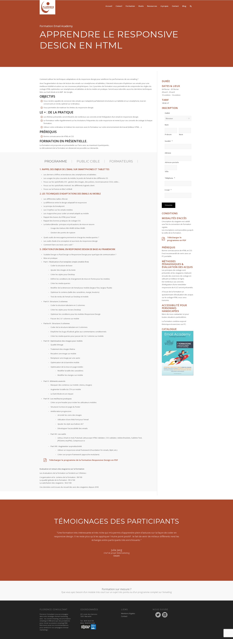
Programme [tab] (55, 161)
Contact (124, 616)
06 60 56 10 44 (90, 623)
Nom (167, 125)
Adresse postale (172, 162)
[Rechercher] (190, 5)
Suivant (187, 535)
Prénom (168, 134)
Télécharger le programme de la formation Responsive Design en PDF (83, 460)
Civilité (167, 113)
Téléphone (170, 178)
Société (169, 141)
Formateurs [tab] (121, 161)
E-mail (168, 190)
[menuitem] (109, 5)
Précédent (46, 535)
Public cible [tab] (88, 161)
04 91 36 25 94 (89, 621)
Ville (166, 171)
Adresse (168, 153)
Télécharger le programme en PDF (176, 239)
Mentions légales (128, 613)
